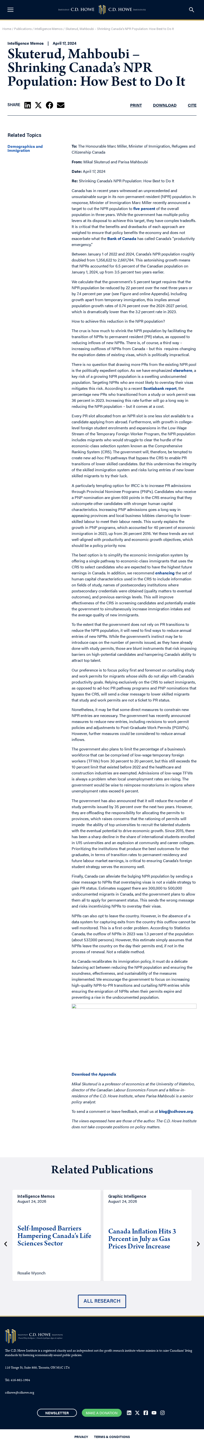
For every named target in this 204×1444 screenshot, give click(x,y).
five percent (144, 208)
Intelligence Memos (48, 29)
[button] (27, 105)
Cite (192, 105)
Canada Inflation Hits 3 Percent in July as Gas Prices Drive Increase (142, 1239)
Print (136, 105)
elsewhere (182, 370)
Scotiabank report (160, 388)
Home (6, 29)
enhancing (165, 573)
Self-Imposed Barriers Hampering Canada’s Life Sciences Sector (54, 1236)
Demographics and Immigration (25, 148)
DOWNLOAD (165, 105)
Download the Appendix (94, 1074)
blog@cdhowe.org (176, 1111)
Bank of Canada (121, 238)
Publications (23, 29)
